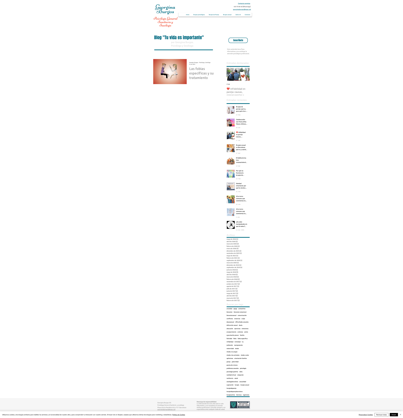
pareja (228, 362)
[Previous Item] (230, 74)
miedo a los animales (233, 355)
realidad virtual (231, 375)
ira (242, 342)
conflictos (230, 319)
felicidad (229, 338)
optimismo (230, 358)
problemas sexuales (233, 368)
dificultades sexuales (242, 322)
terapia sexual (244, 385)
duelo (240, 325)
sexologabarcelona (232, 382)
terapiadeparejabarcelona (235, 391)
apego (235, 309)
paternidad (235, 362)
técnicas (239, 395)
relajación (240, 375)
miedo (237, 348)
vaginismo (246, 395)
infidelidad (230, 342)
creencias (237, 319)
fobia (234, 338)
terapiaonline (231, 395)
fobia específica (243, 338)
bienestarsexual (231, 315)
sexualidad (242, 382)
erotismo (240, 332)
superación (230, 385)
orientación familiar (240, 358)
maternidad (230, 348)
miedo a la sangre (232, 352)
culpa (243, 319)
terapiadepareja (231, 388)
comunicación (242, 315)
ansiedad (229, 309)
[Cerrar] (400, 414)
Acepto (394, 415)
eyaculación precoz (233, 335)
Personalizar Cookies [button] (366, 415)
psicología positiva (232, 372)
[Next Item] (246, 74)
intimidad (238, 342)
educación (230, 328)
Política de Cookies (178, 415)
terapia (237, 385)
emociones (245, 328)
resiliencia (230, 378)
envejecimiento (231, 332)
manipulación (238, 345)
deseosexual (230, 322)
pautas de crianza (232, 365)
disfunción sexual (232, 325)
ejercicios (237, 328)
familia (242, 335)
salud (236, 378)
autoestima (241, 309)
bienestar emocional (240, 312)
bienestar (229, 312)
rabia (240, 372)
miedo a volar (245, 355)
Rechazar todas (381, 415)
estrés (246, 332)
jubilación (230, 345)
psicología (243, 368)
